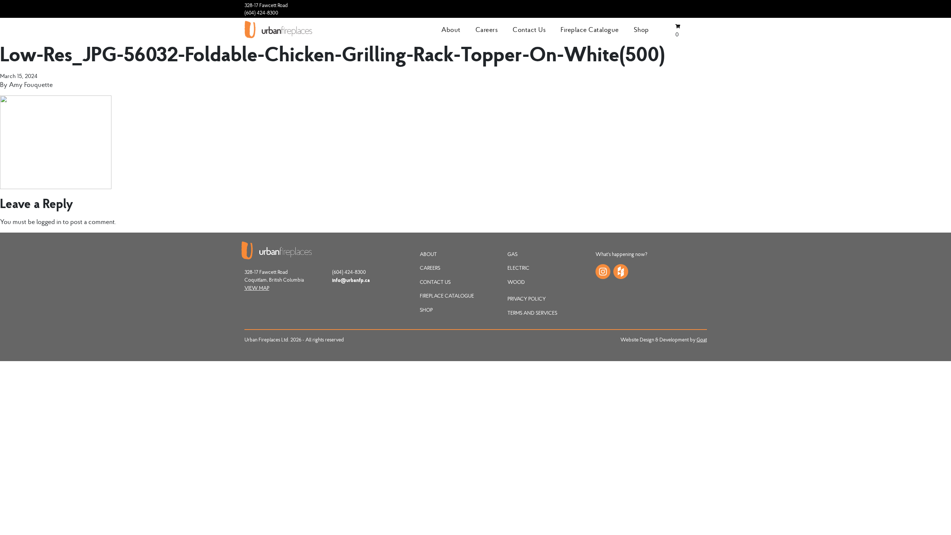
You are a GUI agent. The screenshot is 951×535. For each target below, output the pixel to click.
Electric (518, 268)
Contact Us (529, 29)
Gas (512, 254)
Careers (487, 29)
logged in (48, 221)
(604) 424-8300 (261, 12)
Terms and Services (532, 312)
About (451, 29)
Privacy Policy (526, 298)
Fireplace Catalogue (590, 29)
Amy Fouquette (31, 84)
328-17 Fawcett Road (266, 5)
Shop (641, 29)
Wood (516, 282)
